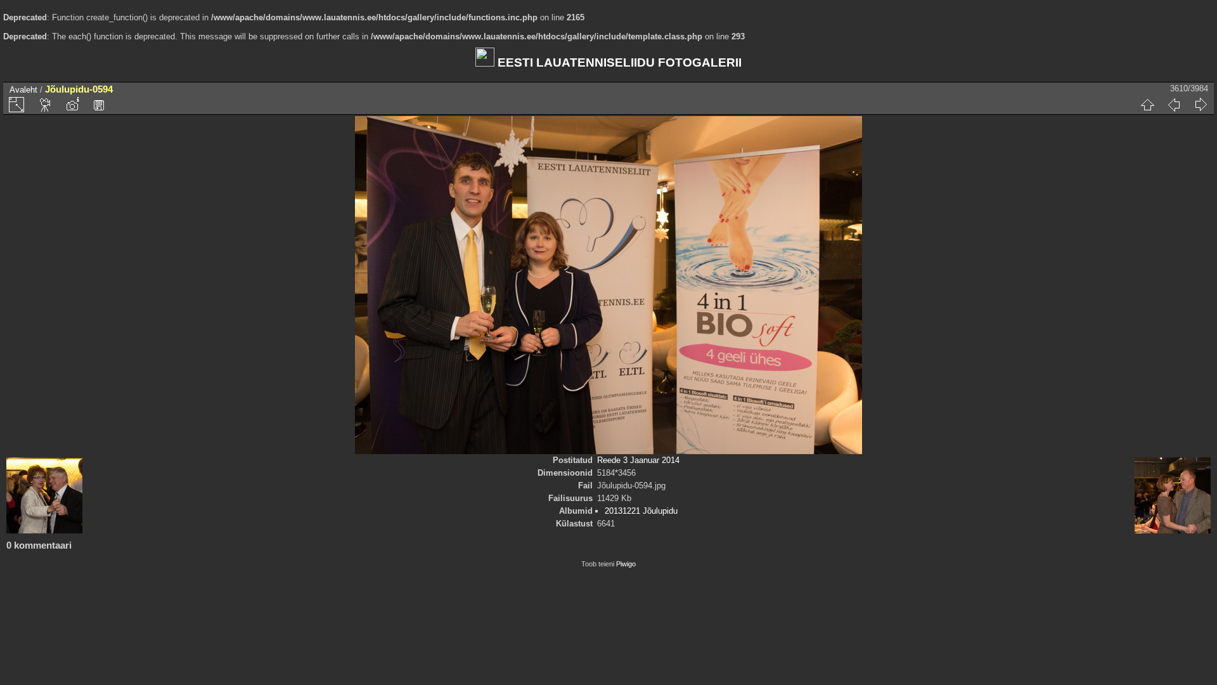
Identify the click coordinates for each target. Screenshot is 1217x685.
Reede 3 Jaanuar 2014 (638, 460)
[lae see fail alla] (99, 104)
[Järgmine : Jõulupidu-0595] (1200, 104)
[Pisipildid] (1147, 104)
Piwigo (626, 564)
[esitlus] (45, 104)
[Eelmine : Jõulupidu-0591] (1174, 104)
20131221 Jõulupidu (641, 511)
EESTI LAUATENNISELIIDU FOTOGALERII (618, 62)
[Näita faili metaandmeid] (72, 104)
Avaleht (23, 90)
